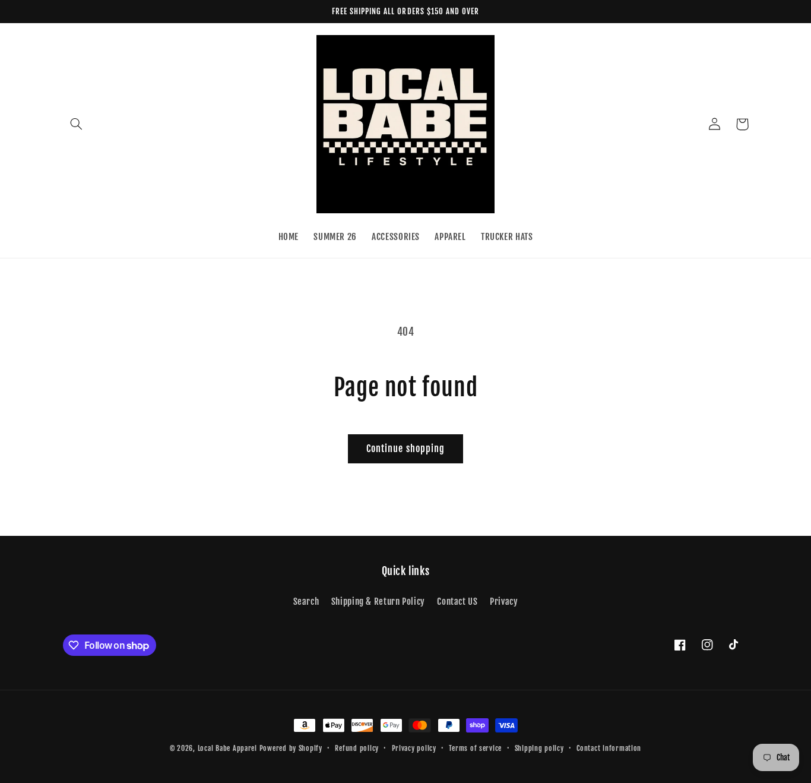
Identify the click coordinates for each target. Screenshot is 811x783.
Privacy (504, 601)
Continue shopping (405, 448)
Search (306, 601)
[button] (76, 124)
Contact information (608, 748)
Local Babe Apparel (227, 748)
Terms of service (475, 748)
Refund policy (357, 748)
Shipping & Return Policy (378, 601)
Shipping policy (539, 748)
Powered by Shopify (290, 748)
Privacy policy (414, 748)
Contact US (457, 601)
